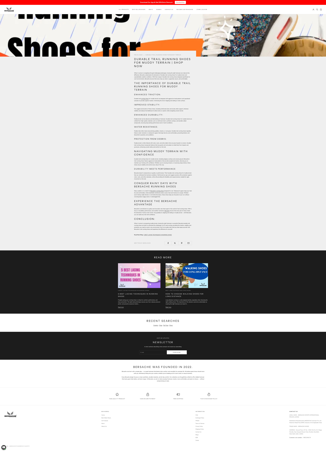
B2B (197, 437)
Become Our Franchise (185, 9)
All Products (124, 9)
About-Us (104, 426)
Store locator (202, 9)
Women (158, 9)
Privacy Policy (199, 426)
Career (197, 440)
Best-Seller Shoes (138, 9)
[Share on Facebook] (168, 243)
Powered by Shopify (23, 446)
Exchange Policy (200, 418)
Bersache (167, 211)
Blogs (197, 435)
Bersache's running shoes (157, 191)
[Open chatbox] (3, 447)
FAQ (197, 415)
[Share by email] (188, 243)
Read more (121, 307)
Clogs (160, 325)
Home (103, 415)
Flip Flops (165, 325)
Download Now (180, 2)
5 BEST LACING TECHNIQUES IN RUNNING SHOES (158, 235)
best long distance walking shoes (178, 290)
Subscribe (177, 352)
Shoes (171, 325)
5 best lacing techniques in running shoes (133, 290)
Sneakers (155, 325)
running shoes (145, 98)
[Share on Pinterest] (181, 243)
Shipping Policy (200, 429)
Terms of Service (200, 423)
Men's (151, 9)
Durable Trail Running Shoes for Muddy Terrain (163, 54)
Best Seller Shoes (106, 418)
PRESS (197, 420)
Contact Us (169, 9)
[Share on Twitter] (174, 243)
